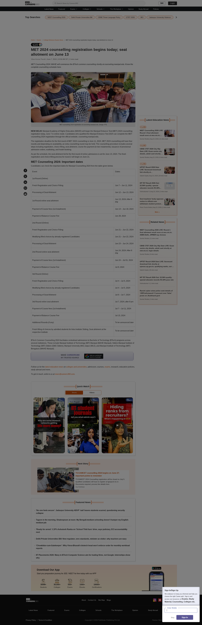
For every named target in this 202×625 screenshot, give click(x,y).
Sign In (185, 617)
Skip (172, 617)
